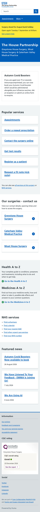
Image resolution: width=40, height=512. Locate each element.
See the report (10, 467)
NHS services (6, 188)
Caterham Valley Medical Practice (13, 232)
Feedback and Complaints (11, 425)
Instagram (5, 490)
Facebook (5, 486)
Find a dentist (9, 325)
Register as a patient (15, 161)
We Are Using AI (13, 395)
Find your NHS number (13, 336)
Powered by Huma (9, 508)
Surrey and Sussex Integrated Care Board (19, 502)
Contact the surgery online (18, 140)
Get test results (12, 151)
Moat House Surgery (15, 246)
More (19, 19)
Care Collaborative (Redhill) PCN (23, 499)
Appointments (7, 19)
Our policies (6, 422)
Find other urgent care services (16, 332)
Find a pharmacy (10, 322)
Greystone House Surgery (13, 217)
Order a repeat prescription (19, 130)
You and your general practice (12, 429)
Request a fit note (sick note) (16, 174)
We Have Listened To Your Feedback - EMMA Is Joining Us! (19, 377)
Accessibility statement (9, 432)
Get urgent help (8, 34)
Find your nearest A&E (13, 329)
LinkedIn (5, 494)
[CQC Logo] (10, 447)
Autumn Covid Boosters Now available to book (17, 358)
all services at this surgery (25, 185)
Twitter (4, 483)
